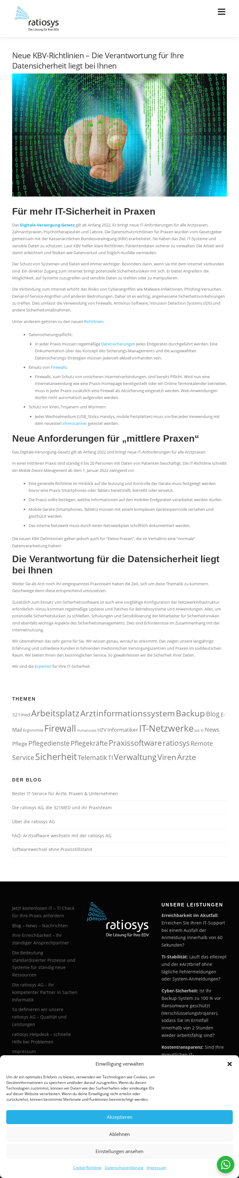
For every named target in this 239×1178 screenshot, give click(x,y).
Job (197, 730)
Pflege (19, 743)
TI (110, 758)
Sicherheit (56, 756)
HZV (101, 730)
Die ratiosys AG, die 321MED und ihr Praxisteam (62, 807)
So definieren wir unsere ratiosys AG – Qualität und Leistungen (39, 1016)
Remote (201, 743)
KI (202, 730)
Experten (43, 666)
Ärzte (186, 757)
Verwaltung (135, 756)
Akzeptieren (119, 1117)
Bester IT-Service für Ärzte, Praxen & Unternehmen (65, 793)
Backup (190, 713)
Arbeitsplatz (55, 713)
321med (21, 714)
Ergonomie (33, 730)
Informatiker (122, 729)
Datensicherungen (118, 344)
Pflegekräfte (89, 743)
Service (23, 757)
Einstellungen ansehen (119, 1151)
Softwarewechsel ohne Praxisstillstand (52, 849)
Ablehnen (119, 1134)
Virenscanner (75, 423)
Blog (213, 714)
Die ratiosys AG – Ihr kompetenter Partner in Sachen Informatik (44, 992)
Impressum (156, 1167)
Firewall (60, 728)
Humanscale (86, 730)
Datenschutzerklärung (124, 1167)
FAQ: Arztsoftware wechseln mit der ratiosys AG (61, 835)
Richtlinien (93, 321)
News (212, 729)
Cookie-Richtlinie (87, 1167)
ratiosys (176, 743)
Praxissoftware (135, 742)
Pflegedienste (49, 743)
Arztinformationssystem (127, 713)
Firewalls (59, 367)
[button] (230, 1064)
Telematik (92, 757)
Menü (221, 11)
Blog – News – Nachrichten (40, 926)
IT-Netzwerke (166, 728)
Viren (166, 757)
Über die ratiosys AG (33, 821)
